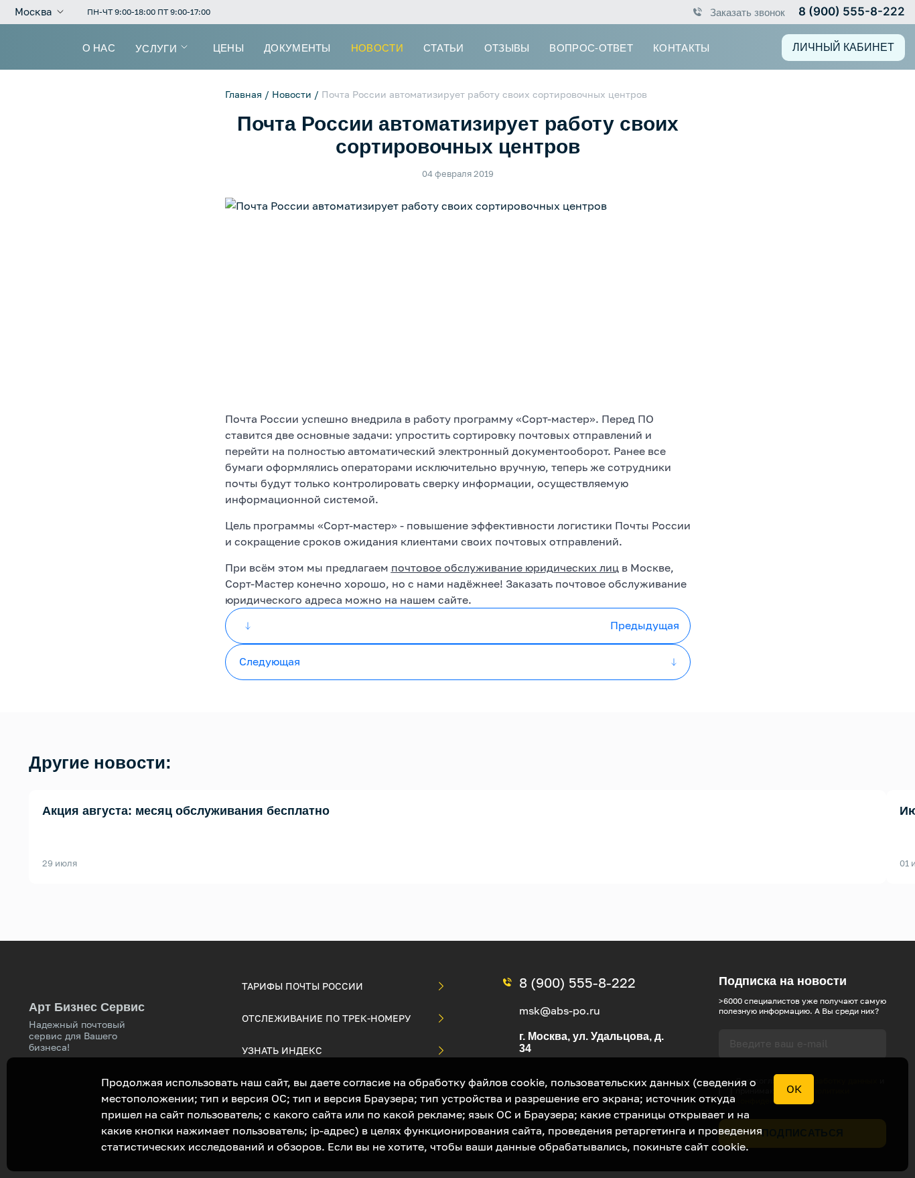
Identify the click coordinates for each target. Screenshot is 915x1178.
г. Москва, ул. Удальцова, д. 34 (591, 1042)
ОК (794, 1089)
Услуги (156, 48)
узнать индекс (282, 1050)
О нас (99, 47)
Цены (228, 47)
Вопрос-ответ (591, 47)
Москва (33, 11)
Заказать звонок (747, 11)
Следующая (269, 661)
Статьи (443, 47)
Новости (377, 47)
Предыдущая (644, 625)
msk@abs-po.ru (559, 1010)
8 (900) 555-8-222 (851, 11)
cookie (728, 1146)
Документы (297, 47)
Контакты (681, 47)
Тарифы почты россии (302, 986)
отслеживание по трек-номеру (326, 1018)
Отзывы (507, 47)
